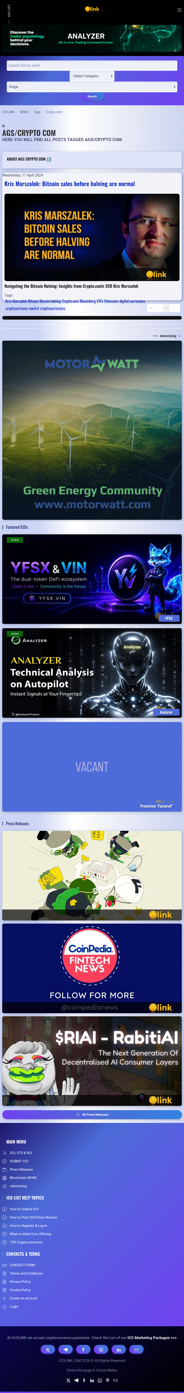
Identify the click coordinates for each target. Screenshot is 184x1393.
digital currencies (132, 301)
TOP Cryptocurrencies (26, 1242)
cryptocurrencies (52, 308)
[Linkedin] (92, 1380)
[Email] (136, 1349)
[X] (48, 1349)
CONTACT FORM (22, 1265)
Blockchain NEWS (23, 1178)
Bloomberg (88, 301)
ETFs (100, 301)
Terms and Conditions (26, 1273)
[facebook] (84, 1380)
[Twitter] (68, 1380)
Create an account (23, 1298)
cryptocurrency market (22, 308)
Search (92, 96)
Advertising (168, 336)
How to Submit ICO (24, 1209)
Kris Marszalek (16, 301)
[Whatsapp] (100, 1380)
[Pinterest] (107, 1380)
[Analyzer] (92, 38)
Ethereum (111, 301)
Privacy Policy (20, 1282)
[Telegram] (65, 1349)
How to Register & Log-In (28, 1226)
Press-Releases (21, 1169)
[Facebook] (83, 1349)
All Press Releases (95, 1114)
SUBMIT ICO (19, 1161)
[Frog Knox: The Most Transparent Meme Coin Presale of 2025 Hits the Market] (92, 875)
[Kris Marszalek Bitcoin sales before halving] (92, 237)
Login (14, 1307)
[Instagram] (101, 1349)
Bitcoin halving (50, 301)
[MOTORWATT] (92, 430)
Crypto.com (70, 301)
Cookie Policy (20, 1290)
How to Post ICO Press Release (33, 1217)
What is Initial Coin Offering (30, 1234)
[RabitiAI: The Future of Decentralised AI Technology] (92, 1061)
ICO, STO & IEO (21, 1153)
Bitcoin (33, 301)
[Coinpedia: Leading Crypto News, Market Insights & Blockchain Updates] (92, 968)
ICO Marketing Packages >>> (152, 1337)
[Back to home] (92, 10)
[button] (179, 10)
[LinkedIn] (119, 1349)
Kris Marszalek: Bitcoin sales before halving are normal (69, 183)
